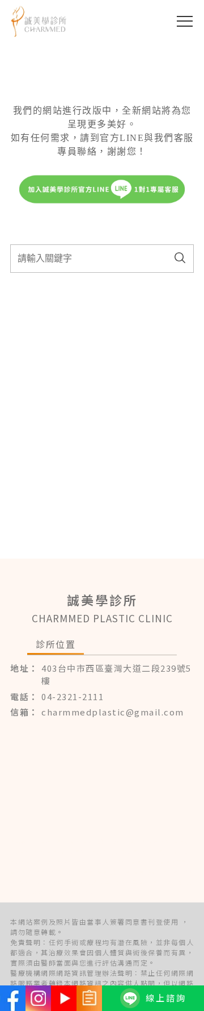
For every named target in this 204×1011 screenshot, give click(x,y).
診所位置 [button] (55, 644)
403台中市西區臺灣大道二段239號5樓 (116, 674)
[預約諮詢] (89, 998)
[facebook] (13, 998)
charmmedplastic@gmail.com (112, 712)
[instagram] (38, 998)
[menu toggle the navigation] (185, 21)
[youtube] (63, 998)
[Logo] (38, 21)
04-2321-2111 (72, 696)
